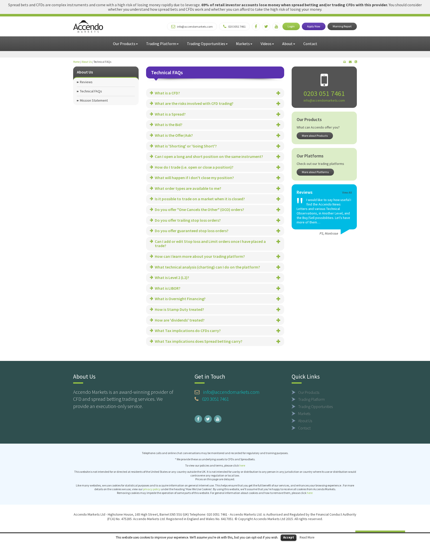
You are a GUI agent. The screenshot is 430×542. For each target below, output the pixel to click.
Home (76, 62)
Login (291, 26)
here (242, 465)
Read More (307, 537)
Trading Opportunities (206, 43)
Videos (266, 43)
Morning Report (342, 26)
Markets (243, 43)
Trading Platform (161, 43)
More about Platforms (315, 172)
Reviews (86, 82)
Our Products (124, 43)
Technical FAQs (91, 91)
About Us (87, 62)
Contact (310, 43)
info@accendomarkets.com (324, 100)
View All (347, 192)
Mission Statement (94, 100)
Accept (288, 537)
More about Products (315, 135)
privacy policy (152, 489)
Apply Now (313, 26)
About (287, 43)
